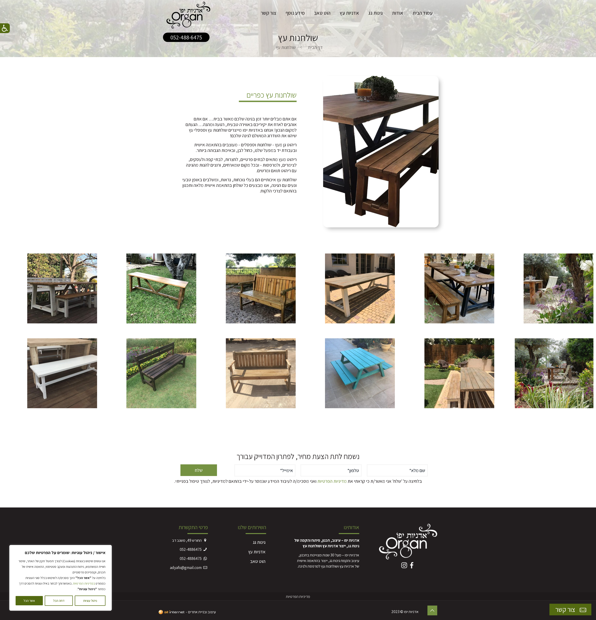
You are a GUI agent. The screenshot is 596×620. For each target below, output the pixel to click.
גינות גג (259, 542)
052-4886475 (191, 549)
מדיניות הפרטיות (332, 481)
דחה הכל (58, 601)
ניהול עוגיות (90, 601)
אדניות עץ (256, 552)
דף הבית (315, 47)
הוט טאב (257, 561)
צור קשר (565, 609)
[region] (60, 578)
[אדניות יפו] (188, 13)
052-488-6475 (186, 37)
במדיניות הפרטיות (84, 583)
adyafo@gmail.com (186, 567)
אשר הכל (29, 601)
